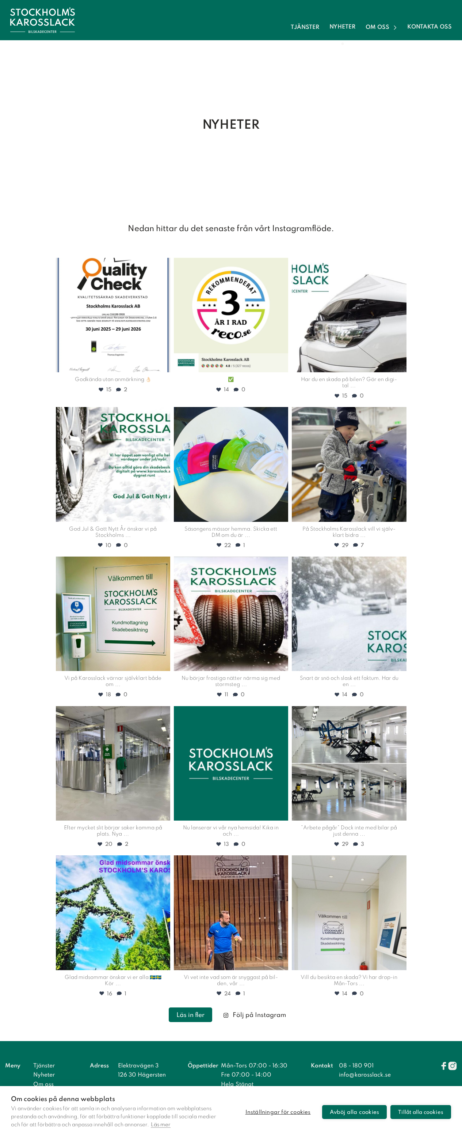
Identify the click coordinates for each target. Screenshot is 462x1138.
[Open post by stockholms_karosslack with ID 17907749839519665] (349, 614)
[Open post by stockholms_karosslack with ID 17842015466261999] (113, 912)
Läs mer (161, 1124)
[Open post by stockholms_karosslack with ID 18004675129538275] (231, 315)
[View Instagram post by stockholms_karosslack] (162, 363)
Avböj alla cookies (354, 1112)
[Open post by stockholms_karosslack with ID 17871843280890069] (113, 763)
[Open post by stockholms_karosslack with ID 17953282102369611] (231, 614)
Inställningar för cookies (278, 1112)
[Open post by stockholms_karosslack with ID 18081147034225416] (349, 464)
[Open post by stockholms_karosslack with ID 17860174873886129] (349, 912)
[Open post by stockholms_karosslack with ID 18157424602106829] (349, 315)
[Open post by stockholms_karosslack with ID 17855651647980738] (231, 912)
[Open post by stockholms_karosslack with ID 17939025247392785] (113, 614)
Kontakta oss (429, 27)
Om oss (377, 27)
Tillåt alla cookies (420, 1112)
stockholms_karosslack (111, 265)
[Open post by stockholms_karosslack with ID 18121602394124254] (349, 763)
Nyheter (342, 27)
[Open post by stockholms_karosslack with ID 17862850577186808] (231, 464)
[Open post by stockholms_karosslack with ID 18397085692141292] (113, 315)
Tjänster (305, 27)
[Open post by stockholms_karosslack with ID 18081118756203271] (231, 763)
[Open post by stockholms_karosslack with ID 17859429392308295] (113, 464)
